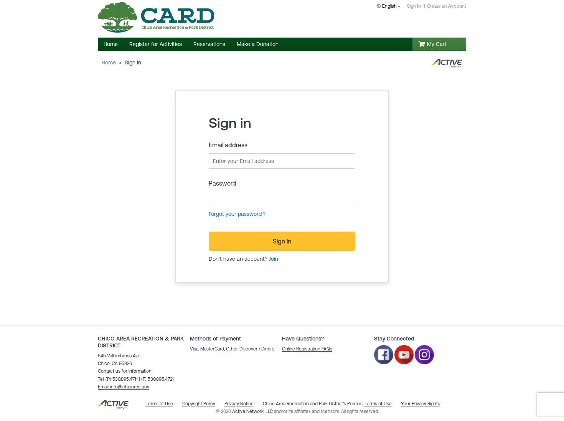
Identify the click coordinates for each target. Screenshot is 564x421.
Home (109, 62)
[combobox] (389, 6)
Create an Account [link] (446, 6)
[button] (123, 387)
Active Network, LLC (253, 411)
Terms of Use (378, 403)
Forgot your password (235, 214)
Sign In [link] (414, 6)
